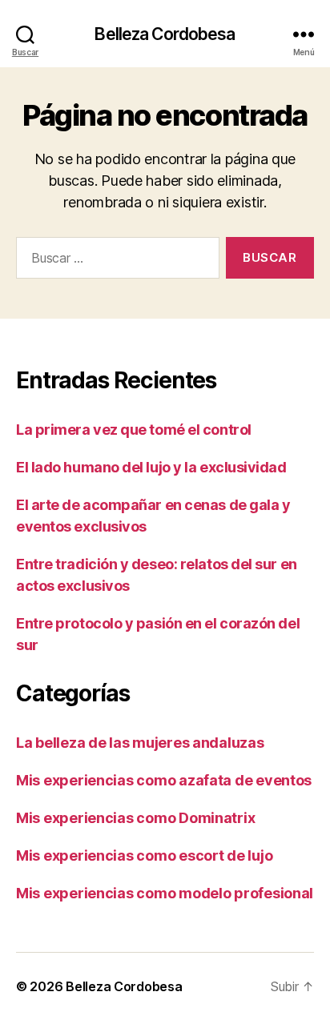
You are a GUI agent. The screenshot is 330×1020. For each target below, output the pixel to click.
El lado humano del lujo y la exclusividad (151, 467)
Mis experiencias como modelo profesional (164, 893)
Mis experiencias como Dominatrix (135, 817)
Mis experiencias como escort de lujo (144, 855)
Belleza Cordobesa (165, 34)
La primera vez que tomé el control (134, 429)
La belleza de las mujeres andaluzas (140, 742)
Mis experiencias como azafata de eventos (164, 780)
